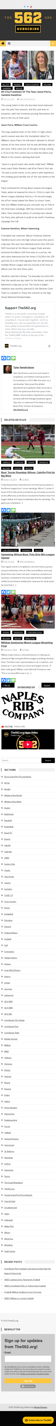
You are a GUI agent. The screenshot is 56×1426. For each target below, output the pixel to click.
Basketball (8, 826)
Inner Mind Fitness (12, 970)
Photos (7, 1070)
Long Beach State (11, 1032)
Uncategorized (10, 1207)
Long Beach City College (14, 1020)
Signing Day (9, 1113)
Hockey (7, 963)
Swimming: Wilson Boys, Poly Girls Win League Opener (28, 556)
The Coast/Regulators (13, 1182)
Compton (19, 462)
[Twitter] (8, 358)
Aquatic (17, 84)
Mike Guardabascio (27, 561)
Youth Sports (9, 1251)
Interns (7, 976)
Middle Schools (11, 1038)
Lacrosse (8, 988)
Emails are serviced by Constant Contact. (34, 1374)
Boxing (7, 839)
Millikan (47, 84)
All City (6, 84)
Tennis (7, 1176)
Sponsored (9, 1145)
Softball (7, 1132)
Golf (6, 945)
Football (7, 939)
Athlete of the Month (13, 795)
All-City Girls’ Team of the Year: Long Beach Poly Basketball (10, 685)
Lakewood (43, 462)
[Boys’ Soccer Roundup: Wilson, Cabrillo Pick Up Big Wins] (28, 442)
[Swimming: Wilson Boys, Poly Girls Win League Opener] (28, 530)
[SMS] (13, 358)
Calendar (8, 851)
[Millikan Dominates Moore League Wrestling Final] (28, 612)
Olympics (8, 1063)
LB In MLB (8, 1001)
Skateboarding (10, 1120)
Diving (7, 907)
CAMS (6, 857)
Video (6, 1213)
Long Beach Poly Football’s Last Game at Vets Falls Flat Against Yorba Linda (27, 1271)
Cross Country (32, 84)
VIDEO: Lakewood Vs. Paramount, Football (22, 1279)
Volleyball (8, 1220)
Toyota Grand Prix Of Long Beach (18, 1195)
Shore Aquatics (10, 1107)
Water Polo (9, 1226)
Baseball (8, 820)
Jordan (31, 462)
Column (7, 882)
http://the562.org (20, 409)
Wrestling (30, 638)
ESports (7, 926)
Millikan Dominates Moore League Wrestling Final (27, 644)
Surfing (7, 1163)
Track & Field (9, 1201)
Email (8, 1352)
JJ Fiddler (25, 479)
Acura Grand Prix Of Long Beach (17, 776)
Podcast (7, 1076)
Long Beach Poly (10, 550)
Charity (7, 870)
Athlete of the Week (12, 801)
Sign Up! (28, 1381)
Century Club (9, 864)
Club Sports (9, 876)
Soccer (18, 468)
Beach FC (8, 832)
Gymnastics (9, 951)
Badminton (9, 814)
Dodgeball (8, 914)
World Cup (8, 1238)
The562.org (9, 1188)
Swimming (7, 88)
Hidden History (10, 957)
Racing (7, 1082)
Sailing (7, 1101)
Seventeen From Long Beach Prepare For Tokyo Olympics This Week (49, 685)
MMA (6, 1051)
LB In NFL (8, 1013)
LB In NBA (8, 1007)
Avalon (7, 807)
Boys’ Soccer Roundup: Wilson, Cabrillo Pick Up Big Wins (28, 474)
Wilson (19, 88)
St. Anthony (9, 1151)
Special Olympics (11, 1138)
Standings (8, 1157)
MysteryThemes (40, 1407)
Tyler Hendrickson (27, 98)
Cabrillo (6, 462)
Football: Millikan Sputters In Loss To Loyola (22, 1292)
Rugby (7, 1095)
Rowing (7, 1088)
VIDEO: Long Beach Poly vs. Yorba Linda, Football (25, 1285)
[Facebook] (3, 358)
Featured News (11, 932)
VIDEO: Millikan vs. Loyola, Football (19, 1298)
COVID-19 (8, 895)
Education (8, 920)
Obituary (8, 1057)
